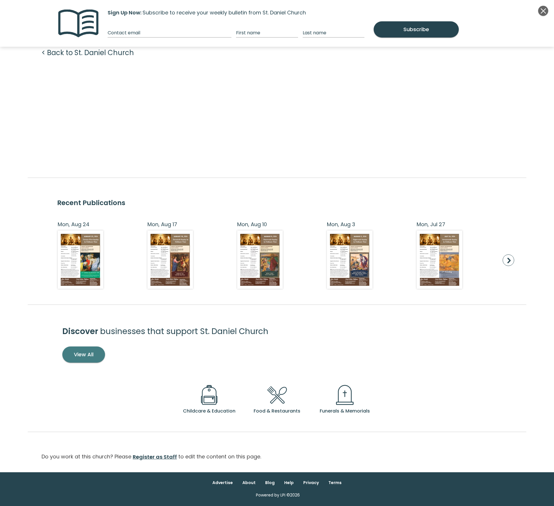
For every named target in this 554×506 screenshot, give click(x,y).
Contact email (124, 32)
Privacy (311, 483)
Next (508, 260)
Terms (335, 483)
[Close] (543, 11)
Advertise (222, 483)
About (249, 483)
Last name (314, 32)
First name (248, 32)
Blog (270, 483)
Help (289, 483)
